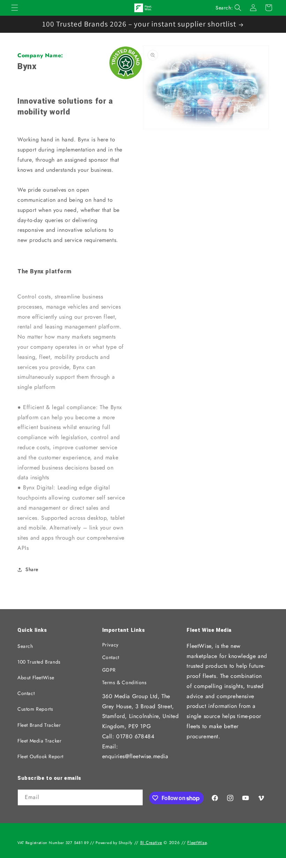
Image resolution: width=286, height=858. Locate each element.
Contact (26, 693)
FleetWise (196, 842)
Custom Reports (35, 708)
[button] (14, 7)
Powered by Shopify (114, 842)
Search (25, 646)
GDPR (109, 669)
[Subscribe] (135, 798)
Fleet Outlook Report (40, 756)
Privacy (110, 644)
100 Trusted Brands (39, 661)
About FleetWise (35, 677)
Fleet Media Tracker (39, 740)
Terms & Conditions (124, 682)
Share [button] (31, 569)
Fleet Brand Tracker (39, 725)
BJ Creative (151, 842)
